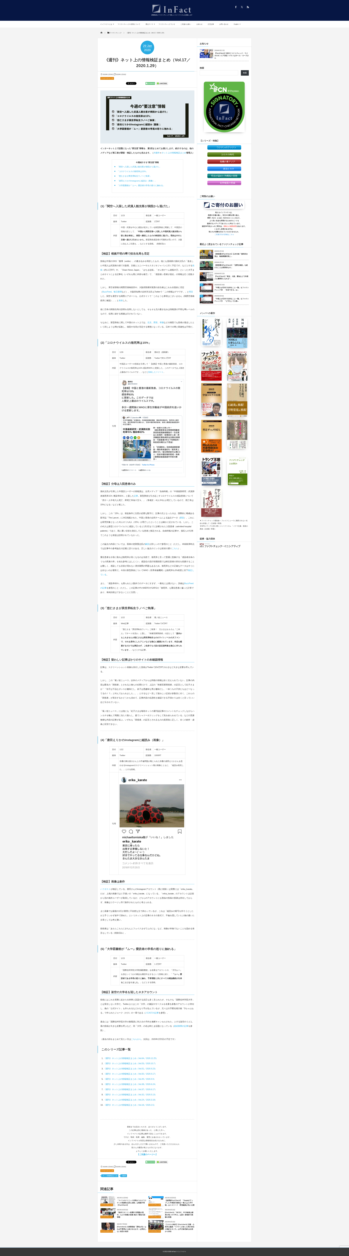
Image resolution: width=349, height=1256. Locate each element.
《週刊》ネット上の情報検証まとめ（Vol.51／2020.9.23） (130, 1068)
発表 (121, 300)
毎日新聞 (118, 292)
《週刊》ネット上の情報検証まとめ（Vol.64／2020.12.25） (131, 1058)
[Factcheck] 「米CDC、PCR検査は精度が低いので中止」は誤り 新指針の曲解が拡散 (179, 1214)
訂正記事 (211, 24)
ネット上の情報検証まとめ (174, 153)
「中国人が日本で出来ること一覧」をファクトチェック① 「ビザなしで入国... (231, 300)
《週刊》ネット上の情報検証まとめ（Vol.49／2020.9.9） (130, 1079)
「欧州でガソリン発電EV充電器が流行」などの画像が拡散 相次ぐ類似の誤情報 (131, 1214)
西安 (156, 322)
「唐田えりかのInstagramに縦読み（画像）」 (136, 181)
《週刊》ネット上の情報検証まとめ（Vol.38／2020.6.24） (130, 1084)
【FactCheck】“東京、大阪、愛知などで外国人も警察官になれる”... (231, 277)
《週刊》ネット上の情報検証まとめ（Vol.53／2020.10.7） (130, 1063)
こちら (175, 548)
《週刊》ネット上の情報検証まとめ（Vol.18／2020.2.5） (130, 1105)
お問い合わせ (223, 24)
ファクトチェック (107, 78)
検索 (202, 68)
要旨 (182, 518)
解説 (147, 544)
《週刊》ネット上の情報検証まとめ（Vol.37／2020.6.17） (130, 1089)
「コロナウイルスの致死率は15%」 (132, 171)
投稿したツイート (155, 372)
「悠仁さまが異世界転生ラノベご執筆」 (134, 176)
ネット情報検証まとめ (110, 1176)
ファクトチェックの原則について (129, 24)
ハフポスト (105, 889)
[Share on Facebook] (236, 7)
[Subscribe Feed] (248, 7)
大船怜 (157, 153)
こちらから (136, 1039)
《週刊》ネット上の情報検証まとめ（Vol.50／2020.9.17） (130, 1074)
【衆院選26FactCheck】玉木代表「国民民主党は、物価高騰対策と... (231, 255)
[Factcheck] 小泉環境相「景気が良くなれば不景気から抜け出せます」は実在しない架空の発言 (131, 1229)
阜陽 (162, 322)
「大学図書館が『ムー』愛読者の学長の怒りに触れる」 (141, 185)
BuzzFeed (107, 292)
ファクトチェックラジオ (167, 24)
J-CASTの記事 (152, 1013)
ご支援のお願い (185, 24)
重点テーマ (149, 24)
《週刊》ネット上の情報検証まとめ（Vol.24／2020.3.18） (130, 1100)
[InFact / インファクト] (171, 13)
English (236, 24)
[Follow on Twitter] (242, 7)
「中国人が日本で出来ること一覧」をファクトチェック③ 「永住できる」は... (231, 289)
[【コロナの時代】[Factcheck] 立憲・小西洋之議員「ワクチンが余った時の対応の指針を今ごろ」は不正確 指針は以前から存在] (156, 1228)
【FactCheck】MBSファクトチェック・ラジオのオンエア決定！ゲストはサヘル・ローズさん (231, 55)
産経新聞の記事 (181, 1026)
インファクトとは (106, 24)
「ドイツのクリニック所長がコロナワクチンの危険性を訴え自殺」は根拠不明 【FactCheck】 (131, 1202)
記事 (136, 496)
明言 (191, 292)
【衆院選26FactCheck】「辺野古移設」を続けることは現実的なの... (231, 266)
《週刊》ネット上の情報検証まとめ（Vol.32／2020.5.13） (130, 1094)
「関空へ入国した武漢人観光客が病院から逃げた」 (139, 167)
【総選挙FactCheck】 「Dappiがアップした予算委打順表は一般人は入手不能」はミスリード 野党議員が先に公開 (179, 1202)
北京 (149, 322)
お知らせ (199, 24)
